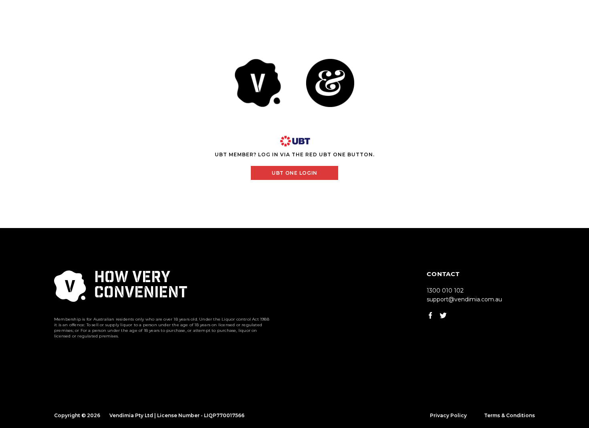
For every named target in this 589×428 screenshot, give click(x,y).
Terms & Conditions (509, 415)
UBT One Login (294, 173)
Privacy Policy (448, 415)
